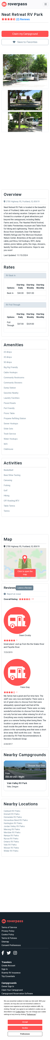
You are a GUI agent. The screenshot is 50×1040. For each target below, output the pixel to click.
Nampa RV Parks (11, 835)
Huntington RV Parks (13, 823)
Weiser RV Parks (11, 848)
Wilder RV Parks (11, 851)
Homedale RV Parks (13, 817)
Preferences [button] (31, 1014)
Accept (25, 1022)
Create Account (8, 965)
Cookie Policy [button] (20, 1012)
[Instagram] (15, 953)
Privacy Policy (8, 931)
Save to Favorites (27, 42)
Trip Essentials (8, 976)
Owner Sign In (8, 986)
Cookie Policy (8, 934)
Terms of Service (9, 927)
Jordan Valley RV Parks (14, 826)
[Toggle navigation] (45, 4)
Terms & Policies (9, 938)
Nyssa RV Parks (11, 838)
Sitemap (5, 941)
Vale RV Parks (10, 845)
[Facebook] (4, 953)
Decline (25, 1028)
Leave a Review (24, 588)
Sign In (5, 969)
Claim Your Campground (12, 990)
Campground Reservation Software (17, 993)
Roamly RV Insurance (11, 973)
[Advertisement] (25, 161)
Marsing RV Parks (12, 829)
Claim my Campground (25, 33)
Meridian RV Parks (12, 832)
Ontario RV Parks (11, 841)
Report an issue (14, 594)
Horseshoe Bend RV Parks (16, 820)
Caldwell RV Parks (12, 811)
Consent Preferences (11, 945)
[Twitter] (10, 953)
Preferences (25, 1034)
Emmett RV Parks (11, 814)
